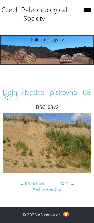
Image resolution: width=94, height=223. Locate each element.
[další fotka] (83, 143)
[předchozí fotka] (10, 143)
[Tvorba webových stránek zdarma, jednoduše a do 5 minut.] (66, 214)
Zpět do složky (47, 190)
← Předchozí (32, 183)
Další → (67, 183)
